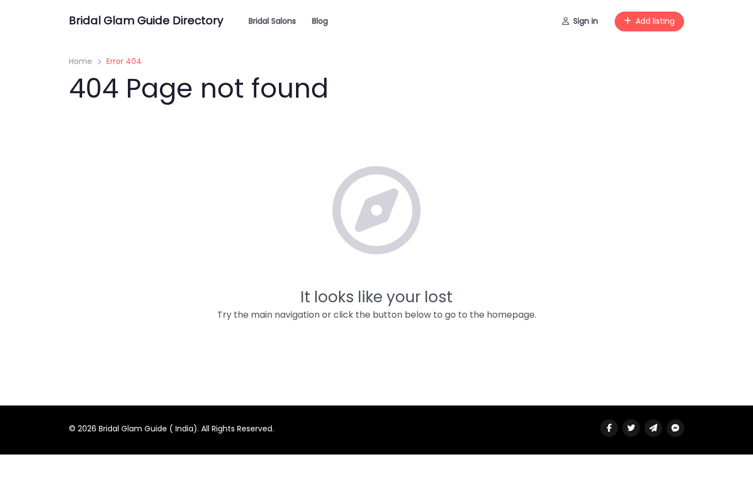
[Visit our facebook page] (609, 428)
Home (80, 61)
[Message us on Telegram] (653, 428)
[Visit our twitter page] (631, 428)
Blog (320, 20)
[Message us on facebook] (675, 428)
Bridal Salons (272, 20)
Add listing (655, 20)
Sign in (585, 20)
